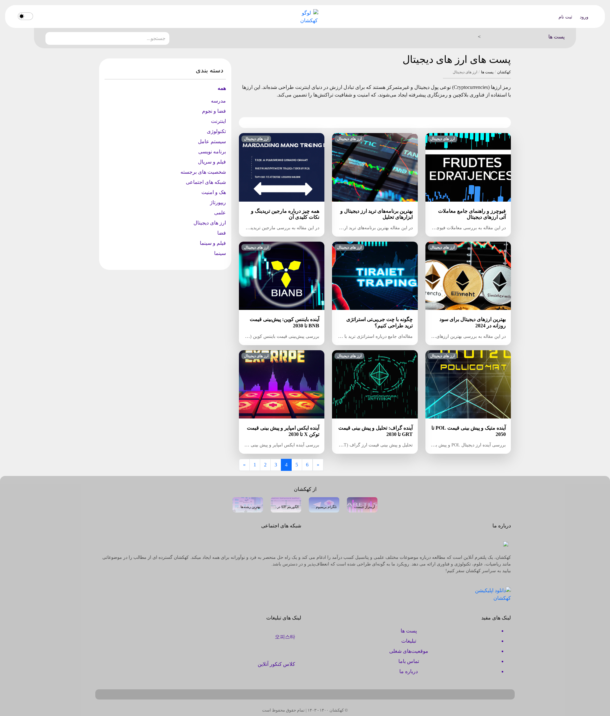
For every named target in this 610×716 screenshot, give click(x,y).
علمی (220, 212)
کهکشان (504, 72)
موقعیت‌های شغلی (408, 651)
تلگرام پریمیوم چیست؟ (324, 507)
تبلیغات (408, 641)
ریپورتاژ (218, 202)
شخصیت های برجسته (203, 172)
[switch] (25, 16)
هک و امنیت (213, 192)
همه (222, 88)
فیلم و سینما (213, 243)
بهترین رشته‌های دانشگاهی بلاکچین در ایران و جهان (248, 507)
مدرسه (218, 101)
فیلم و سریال (212, 161)
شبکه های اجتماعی (206, 182)
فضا (221, 233)
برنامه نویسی (212, 151)
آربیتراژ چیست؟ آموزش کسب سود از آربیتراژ (362, 507)
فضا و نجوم (214, 111)
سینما (220, 253)
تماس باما (408, 661)
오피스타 (285, 636)
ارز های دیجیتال (209, 222)
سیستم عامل (212, 141)
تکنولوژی (216, 131)
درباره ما (408, 671)
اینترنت (218, 121)
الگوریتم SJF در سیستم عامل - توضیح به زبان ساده (286, 507)
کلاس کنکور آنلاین (276, 664)
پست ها (487, 72)
